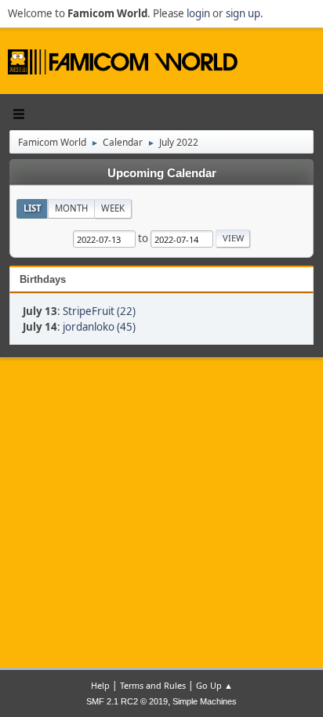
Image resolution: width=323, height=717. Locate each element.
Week (113, 208)
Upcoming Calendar (161, 173)
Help (100, 685)
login (198, 13)
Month (71, 208)
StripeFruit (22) (99, 311)
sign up (243, 13)
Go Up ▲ (214, 685)
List (33, 208)
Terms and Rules (153, 685)
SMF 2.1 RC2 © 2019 (127, 701)
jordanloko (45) (99, 327)
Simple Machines (204, 701)
